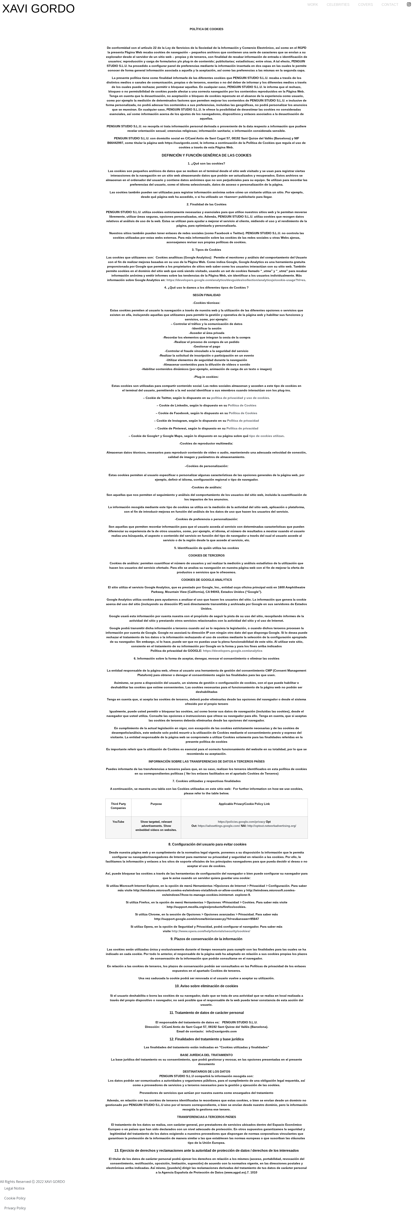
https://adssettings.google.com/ (219, 825)
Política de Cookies (242, 405)
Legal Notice (14, 1188)
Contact (390, 4)
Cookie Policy (15, 1198)
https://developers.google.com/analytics (232, 650)
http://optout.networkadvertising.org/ (271, 825)
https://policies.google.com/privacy (241, 821)
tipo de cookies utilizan (266, 436)
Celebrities (338, 4)
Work (312, 4)
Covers (365, 4)
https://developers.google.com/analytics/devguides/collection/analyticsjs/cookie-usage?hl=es (235, 280)
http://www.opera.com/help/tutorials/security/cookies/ (211, 931)
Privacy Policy (15, 1208)
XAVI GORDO (38, 8)
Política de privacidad (243, 420)
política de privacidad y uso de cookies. (240, 398)
